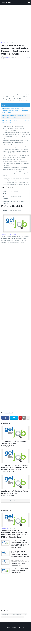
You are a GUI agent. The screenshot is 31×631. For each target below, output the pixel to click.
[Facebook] (5, 418)
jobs (25, 614)
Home (3, 42)
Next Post (26, 506)
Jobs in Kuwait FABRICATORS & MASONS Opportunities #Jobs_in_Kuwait (20, 570)
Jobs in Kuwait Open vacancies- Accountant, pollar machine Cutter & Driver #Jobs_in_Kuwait (20, 562)
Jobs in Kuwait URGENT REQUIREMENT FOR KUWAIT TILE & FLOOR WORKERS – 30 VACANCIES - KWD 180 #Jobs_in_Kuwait (15, 534)
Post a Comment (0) (15, 501)
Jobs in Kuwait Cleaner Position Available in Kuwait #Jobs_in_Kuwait (13, 444)
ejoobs (15, 624)
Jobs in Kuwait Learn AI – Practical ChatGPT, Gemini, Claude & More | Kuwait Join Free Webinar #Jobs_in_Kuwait (15, 110)
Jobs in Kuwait (9, 42)
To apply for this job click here (10, 234)
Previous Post (5, 506)
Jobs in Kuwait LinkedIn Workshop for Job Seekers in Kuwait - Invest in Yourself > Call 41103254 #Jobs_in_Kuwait (20, 554)
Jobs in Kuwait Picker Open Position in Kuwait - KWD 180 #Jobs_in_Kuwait (15, 493)
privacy (14, 627)
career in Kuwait (16, 614)
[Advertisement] (15, 22)
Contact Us (21, 627)
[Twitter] (14, 418)
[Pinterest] (20, 418)
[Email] (24, 418)
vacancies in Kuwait (7, 617)
